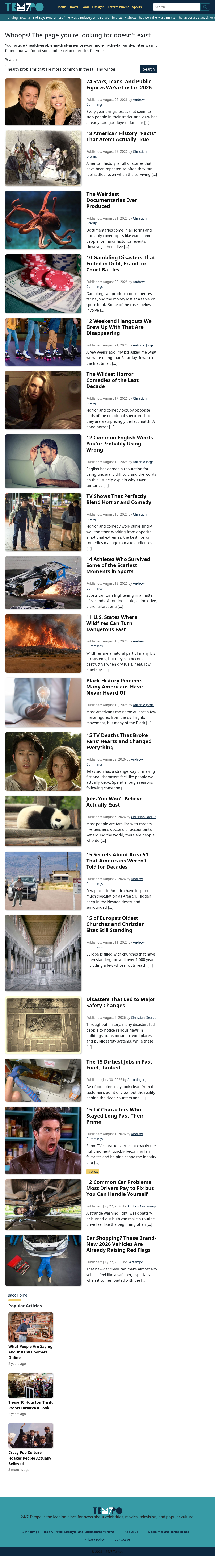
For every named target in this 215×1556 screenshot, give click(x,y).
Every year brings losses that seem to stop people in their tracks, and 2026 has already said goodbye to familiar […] (121, 117)
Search (11, 59)
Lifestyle (98, 7)
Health (61, 7)
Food (85, 7)
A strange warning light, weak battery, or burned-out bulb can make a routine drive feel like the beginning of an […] (120, 1219)
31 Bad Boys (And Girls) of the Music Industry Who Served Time (72, 18)
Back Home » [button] (19, 1295)
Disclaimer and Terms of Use (168, 1532)
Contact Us (123, 1540)
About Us (131, 1532)
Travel (73, 7)
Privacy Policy (95, 1540)
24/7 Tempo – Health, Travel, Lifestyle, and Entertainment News (68, 1532)
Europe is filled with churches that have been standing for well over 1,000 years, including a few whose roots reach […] (121, 960)
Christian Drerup (143, 817)
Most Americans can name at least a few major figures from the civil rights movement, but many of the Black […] (121, 717)
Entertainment (118, 7)
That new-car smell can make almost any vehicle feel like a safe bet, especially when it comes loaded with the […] (121, 1274)
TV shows (92, 1171)
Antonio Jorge (143, 345)
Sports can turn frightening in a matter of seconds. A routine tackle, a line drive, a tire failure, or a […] (121, 601)
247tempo (135, 1262)
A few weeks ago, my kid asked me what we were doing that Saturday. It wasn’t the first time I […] (121, 358)
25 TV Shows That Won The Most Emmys (147, 18)
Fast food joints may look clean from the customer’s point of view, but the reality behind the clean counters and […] (121, 1092)
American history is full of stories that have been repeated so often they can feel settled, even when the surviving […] (121, 169)
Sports (137, 7)
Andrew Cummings (141, 1206)
